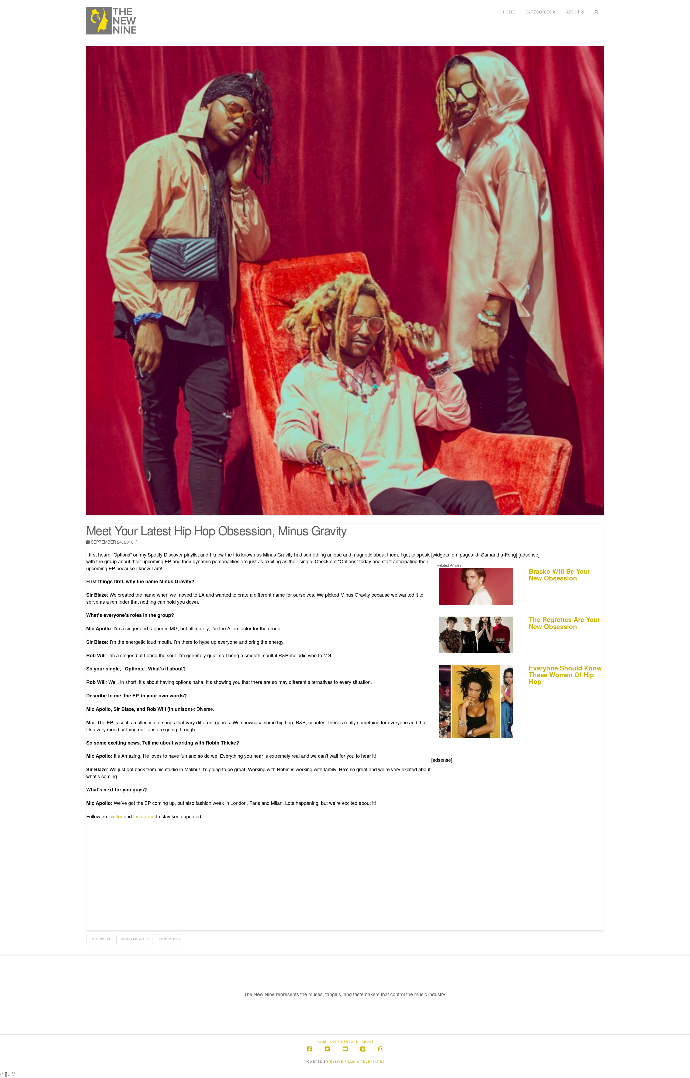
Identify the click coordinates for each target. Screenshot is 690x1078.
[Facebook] (309, 1049)
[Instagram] (380, 1049)
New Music (169, 938)
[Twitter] (327, 1049)
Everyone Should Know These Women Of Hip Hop (565, 674)
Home (321, 1042)
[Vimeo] (362, 1049)
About (368, 1042)
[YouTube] (345, 1049)
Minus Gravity (135, 938)
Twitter (115, 816)
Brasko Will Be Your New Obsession (559, 574)
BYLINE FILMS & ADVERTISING (357, 1061)
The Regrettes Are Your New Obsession (564, 623)
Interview (100, 938)
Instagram (144, 816)
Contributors (344, 1042)
